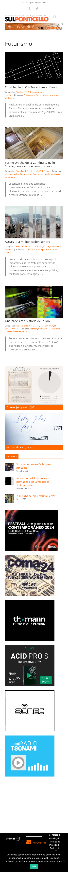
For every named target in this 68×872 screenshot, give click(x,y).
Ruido (40, 328)
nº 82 (38, 171)
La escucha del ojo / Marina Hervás (35, 495)
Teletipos (31, 171)
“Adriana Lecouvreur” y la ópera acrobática (33, 466)
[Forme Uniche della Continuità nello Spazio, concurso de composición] (34, 143)
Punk (24, 331)
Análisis (19, 92)
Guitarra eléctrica (13, 331)
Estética (29, 249)
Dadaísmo (9, 97)
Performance (42, 95)
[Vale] (64, 861)
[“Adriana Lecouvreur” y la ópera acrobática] (9, 464)
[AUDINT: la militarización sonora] (34, 222)
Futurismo (53, 95)
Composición (26, 174)
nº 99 (26, 92)
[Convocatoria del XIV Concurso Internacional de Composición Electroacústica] (9, 478)
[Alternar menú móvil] (61, 17)
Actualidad (21, 171)
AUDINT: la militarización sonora (27, 242)
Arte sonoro (29, 95)
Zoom (41, 92)
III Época (33, 92)
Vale (34, 866)
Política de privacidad (54, 843)
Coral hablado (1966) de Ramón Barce (31, 87)
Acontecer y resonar (38, 325)
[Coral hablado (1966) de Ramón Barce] (34, 68)
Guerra (8, 252)
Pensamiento (22, 246)
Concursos (38, 174)
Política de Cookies (55, 850)
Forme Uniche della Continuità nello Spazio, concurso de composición (30, 164)
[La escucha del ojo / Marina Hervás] (9, 496)
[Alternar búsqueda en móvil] (54, 17)
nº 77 (31, 246)
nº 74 (51, 325)
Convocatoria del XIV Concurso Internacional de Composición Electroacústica (33, 482)
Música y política (41, 249)
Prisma (8, 95)
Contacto (53, 834)
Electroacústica (12, 174)
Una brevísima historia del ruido (27, 321)
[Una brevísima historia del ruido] (34, 302)
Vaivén (46, 246)
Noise (47, 328)
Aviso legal (54, 838)
